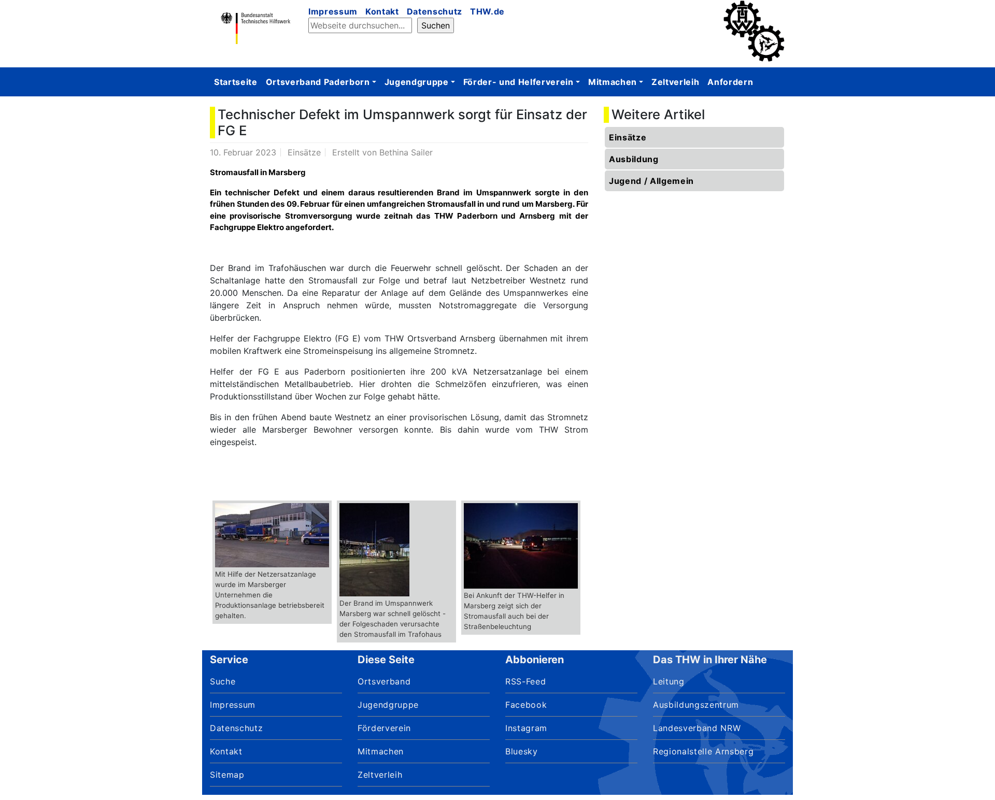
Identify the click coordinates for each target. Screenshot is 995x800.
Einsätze (627, 137)
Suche (222, 681)
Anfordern (730, 82)
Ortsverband (384, 681)
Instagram (526, 728)
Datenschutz (434, 11)
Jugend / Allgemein (651, 181)
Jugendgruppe (388, 704)
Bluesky (521, 751)
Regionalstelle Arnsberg (703, 751)
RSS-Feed (525, 681)
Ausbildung (634, 159)
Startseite (236, 82)
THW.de (487, 11)
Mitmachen (381, 751)
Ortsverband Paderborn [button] (318, 82)
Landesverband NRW (697, 728)
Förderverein (384, 728)
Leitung (669, 681)
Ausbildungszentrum (696, 704)
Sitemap (227, 774)
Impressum (333, 11)
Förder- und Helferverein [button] (518, 82)
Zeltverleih (675, 82)
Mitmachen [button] (612, 82)
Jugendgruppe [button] (417, 82)
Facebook (526, 704)
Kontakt (382, 11)
